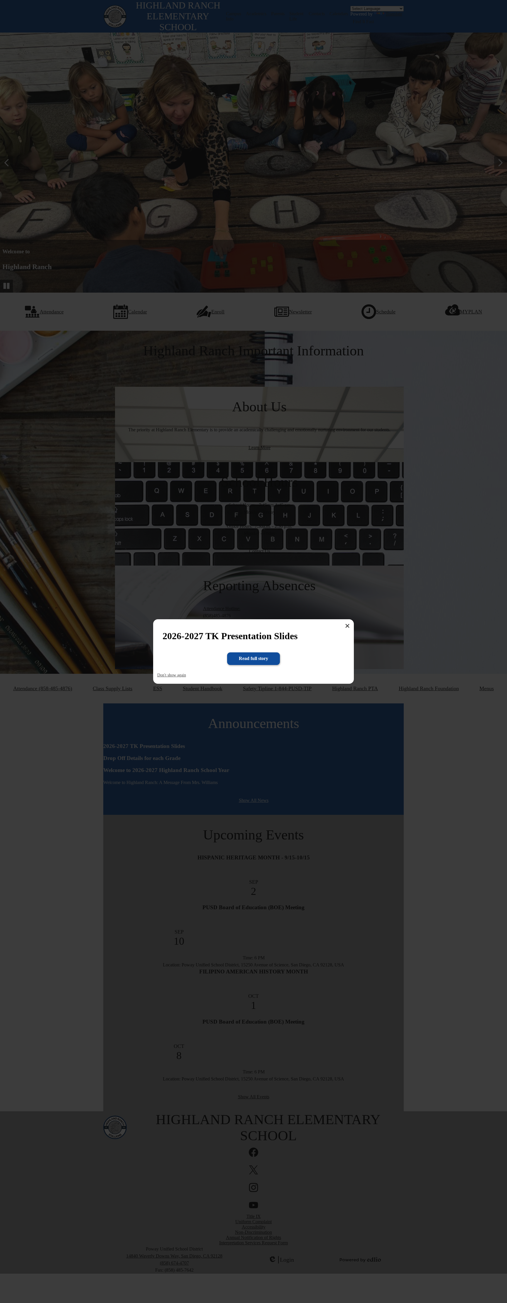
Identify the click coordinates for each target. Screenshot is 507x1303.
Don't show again (171, 675)
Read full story (253, 658)
